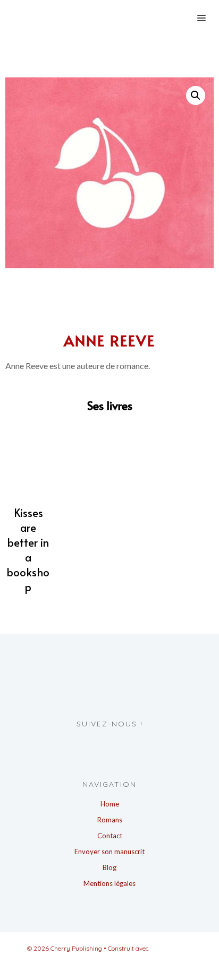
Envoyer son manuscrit (109, 851)
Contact (109, 835)
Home (109, 804)
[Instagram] (117, 745)
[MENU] (199, 17)
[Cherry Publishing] (87, 17)
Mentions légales (109, 883)
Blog (109, 867)
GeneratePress (171, 948)
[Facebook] (97, 745)
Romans (109, 819)
